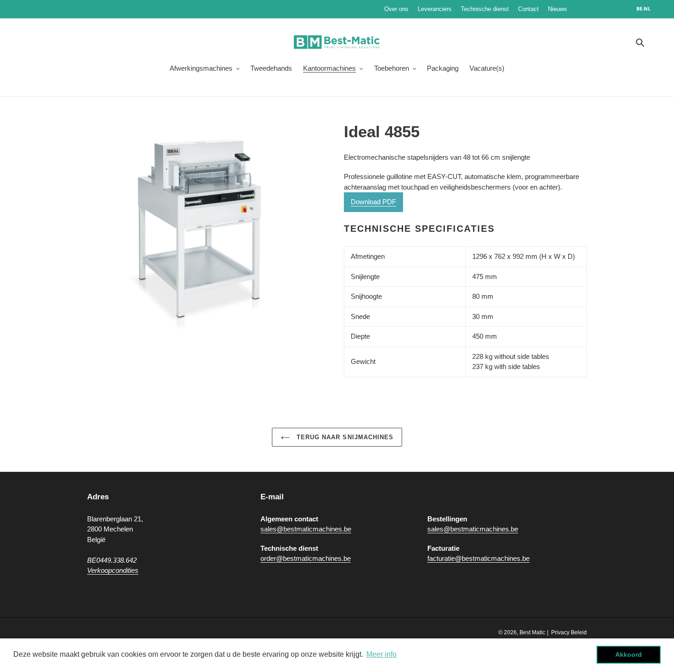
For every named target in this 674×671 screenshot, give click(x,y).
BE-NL (643, 9)
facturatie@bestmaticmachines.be (478, 558)
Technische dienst (485, 9)
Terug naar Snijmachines (343, 437)
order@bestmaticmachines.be (305, 558)
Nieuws (585, 9)
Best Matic (532, 632)
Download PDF (373, 202)
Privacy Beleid (569, 632)
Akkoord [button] (628, 654)
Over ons (396, 9)
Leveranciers (435, 9)
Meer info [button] (381, 654)
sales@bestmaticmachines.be (305, 529)
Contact (528, 9)
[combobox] (648, 9)
